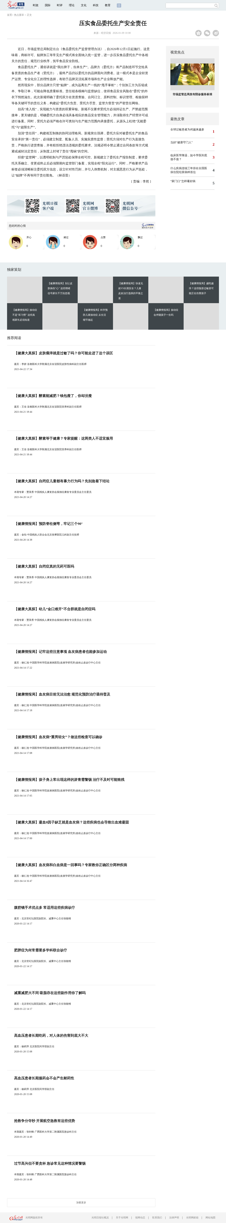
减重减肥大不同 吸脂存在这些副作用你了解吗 (50, 993)
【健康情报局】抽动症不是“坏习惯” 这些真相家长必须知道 (24, 315)
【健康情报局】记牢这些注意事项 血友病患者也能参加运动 (60, 652)
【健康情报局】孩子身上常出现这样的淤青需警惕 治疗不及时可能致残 (69, 779)
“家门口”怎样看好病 (182, 181)
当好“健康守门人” (181, 142)
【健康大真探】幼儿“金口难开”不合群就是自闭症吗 (54, 609)
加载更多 (81, 1202)
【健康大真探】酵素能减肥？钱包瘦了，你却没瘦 (53, 396)
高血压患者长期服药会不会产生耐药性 (44, 1078)
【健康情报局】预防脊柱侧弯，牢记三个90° (48, 524)
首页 (9, 15)
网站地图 (210, 1217)
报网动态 (140, 1217)
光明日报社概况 (100, 1217)
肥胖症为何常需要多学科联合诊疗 (40, 950)
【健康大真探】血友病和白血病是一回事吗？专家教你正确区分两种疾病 (70, 865)
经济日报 (106, 33)
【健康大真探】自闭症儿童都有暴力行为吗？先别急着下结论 (61, 481)
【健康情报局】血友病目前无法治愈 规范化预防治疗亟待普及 (62, 694)
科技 (96, 5)
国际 (47, 5)
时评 (60, 5)
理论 (72, 5)
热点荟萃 (19, 15)
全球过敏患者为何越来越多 (187, 129)
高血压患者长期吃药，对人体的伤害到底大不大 (51, 1035)
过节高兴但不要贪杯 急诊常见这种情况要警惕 (50, 1163)
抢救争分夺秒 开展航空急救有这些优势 (44, 1121)
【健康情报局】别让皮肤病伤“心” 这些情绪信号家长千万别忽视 (60, 288)
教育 (108, 5)
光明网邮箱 (192, 1217)
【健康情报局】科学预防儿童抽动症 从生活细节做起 (95, 315)
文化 (84, 5)
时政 (35, 5)
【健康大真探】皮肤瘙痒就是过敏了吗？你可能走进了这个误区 (63, 353)
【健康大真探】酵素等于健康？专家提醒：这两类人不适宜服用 (63, 438)
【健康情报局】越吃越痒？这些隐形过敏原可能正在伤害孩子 (201, 288)
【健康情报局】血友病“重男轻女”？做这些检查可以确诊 (58, 737)
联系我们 (157, 1217)
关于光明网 (122, 1217)
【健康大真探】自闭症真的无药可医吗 (44, 566)
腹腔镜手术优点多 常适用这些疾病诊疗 (44, 907)
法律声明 (174, 1217)
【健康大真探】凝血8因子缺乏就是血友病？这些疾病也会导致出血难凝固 (71, 822)
